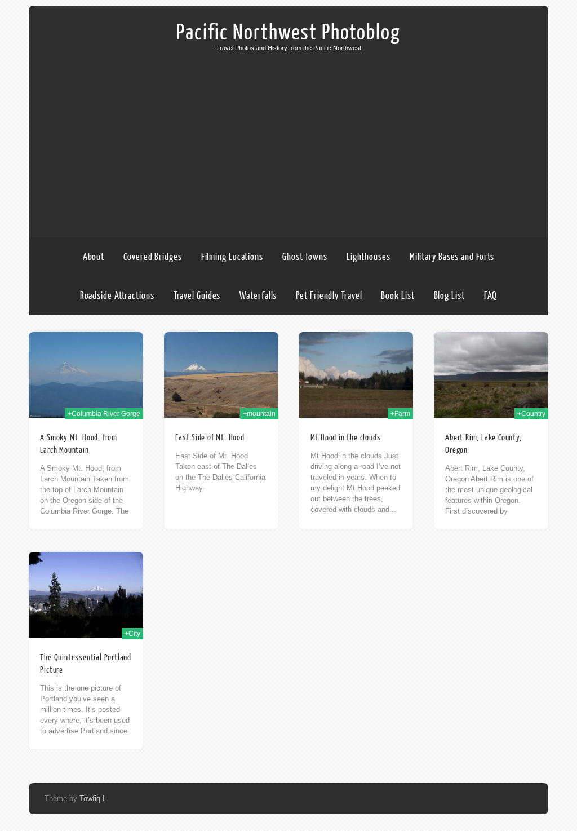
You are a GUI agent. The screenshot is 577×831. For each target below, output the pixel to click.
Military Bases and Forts (452, 256)
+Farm (400, 414)
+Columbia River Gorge (104, 414)
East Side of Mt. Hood (210, 438)
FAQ (491, 295)
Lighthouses (368, 256)
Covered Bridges (152, 256)
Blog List (449, 295)
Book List (397, 295)
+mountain (259, 414)
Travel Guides (197, 295)
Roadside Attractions (117, 295)
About (94, 256)
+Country (531, 414)
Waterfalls (258, 295)
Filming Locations (232, 256)
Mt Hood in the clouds (345, 438)
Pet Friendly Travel (329, 295)
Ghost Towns (304, 256)
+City (132, 634)
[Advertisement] (288, 136)
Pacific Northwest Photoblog (288, 33)
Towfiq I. (93, 798)
